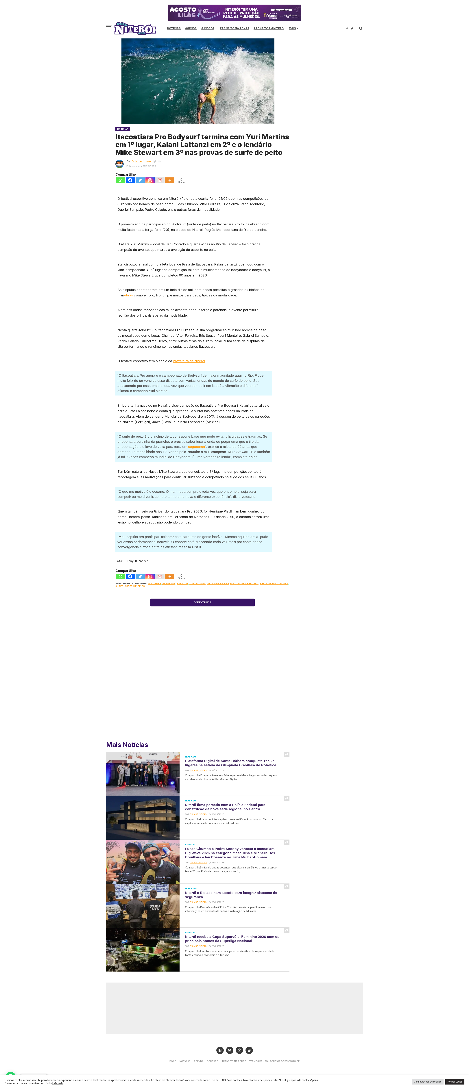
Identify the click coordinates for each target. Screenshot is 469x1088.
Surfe (119, 586)
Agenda (191, 28)
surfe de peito (135, 586)
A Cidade (207, 28)
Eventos (182, 583)
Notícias (174, 28)
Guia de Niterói (142, 161)
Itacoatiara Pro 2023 (244, 583)
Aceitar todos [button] (455, 1081)
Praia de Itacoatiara (274, 583)
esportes (168, 583)
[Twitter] (140, 180)
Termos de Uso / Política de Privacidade (274, 1061)
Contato (212, 1061)
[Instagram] (150, 180)
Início (172, 1061)
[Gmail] (160, 180)
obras (128, 295)
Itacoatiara (197, 583)
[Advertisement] (331, 69)
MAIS (292, 28)
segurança (196, 447)
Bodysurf (154, 583)
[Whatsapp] (120, 180)
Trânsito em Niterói (269, 28)
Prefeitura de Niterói (189, 361)
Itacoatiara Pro (218, 583)
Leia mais (57, 1083)
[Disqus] (202, 684)
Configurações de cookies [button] (427, 1081)
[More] (169, 180)
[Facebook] (130, 180)
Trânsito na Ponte (234, 28)
